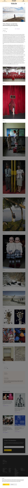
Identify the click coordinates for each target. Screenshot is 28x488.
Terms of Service (17, 472)
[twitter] (4, 31)
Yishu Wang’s (4, 34)
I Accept (4, 484)
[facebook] (4, 368)
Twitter (9, 471)
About (15, 468)
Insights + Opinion (5, 468)
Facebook (10, 470)
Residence (22, 468)
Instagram (10, 468)
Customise (12, 484)
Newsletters (16, 475)
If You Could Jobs (23, 470)
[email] (7, 368)
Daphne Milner (6, 28)
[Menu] (24, 4)
